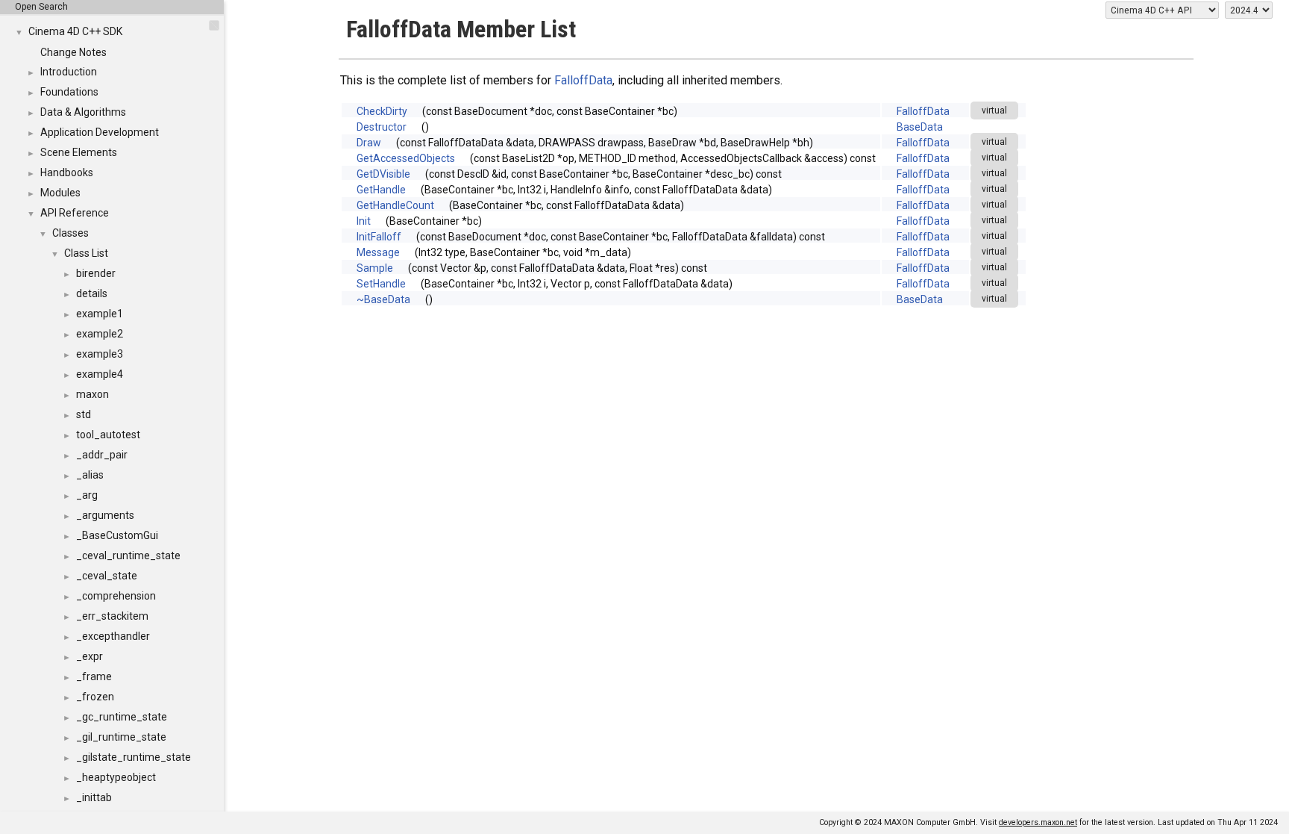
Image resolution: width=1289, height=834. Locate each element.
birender (96, 273)
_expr (89, 656)
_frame (94, 676)
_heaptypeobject (116, 777)
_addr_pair (102, 455)
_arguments (105, 515)
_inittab (94, 797)
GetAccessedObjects (406, 158)
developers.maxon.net (1038, 822)
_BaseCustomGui (117, 535)
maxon (92, 394)
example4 (99, 374)
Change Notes (73, 52)
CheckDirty (382, 111)
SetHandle (381, 284)
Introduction (68, 72)
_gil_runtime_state (121, 737)
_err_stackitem (112, 616)
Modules (60, 193)
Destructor (382, 127)
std (83, 414)
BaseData (920, 127)
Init (364, 221)
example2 (99, 334)
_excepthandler (113, 636)
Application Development (99, 132)
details (91, 293)
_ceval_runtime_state (128, 555)
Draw (369, 143)
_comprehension (116, 596)
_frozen (95, 697)
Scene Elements (78, 152)
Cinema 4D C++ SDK (75, 31)
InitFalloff (379, 237)
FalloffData (583, 80)
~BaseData (383, 299)
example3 (99, 354)
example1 (99, 314)
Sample (375, 268)
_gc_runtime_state (121, 717)
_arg (87, 495)
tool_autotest (108, 435)
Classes (70, 233)
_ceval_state (106, 576)
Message (378, 252)
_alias (90, 475)
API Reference (74, 213)
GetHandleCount (395, 205)
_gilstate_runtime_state (133, 757)
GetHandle (381, 190)
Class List (86, 253)
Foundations (69, 92)
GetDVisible (383, 174)
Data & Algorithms (83, 112)
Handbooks (66, 172)
